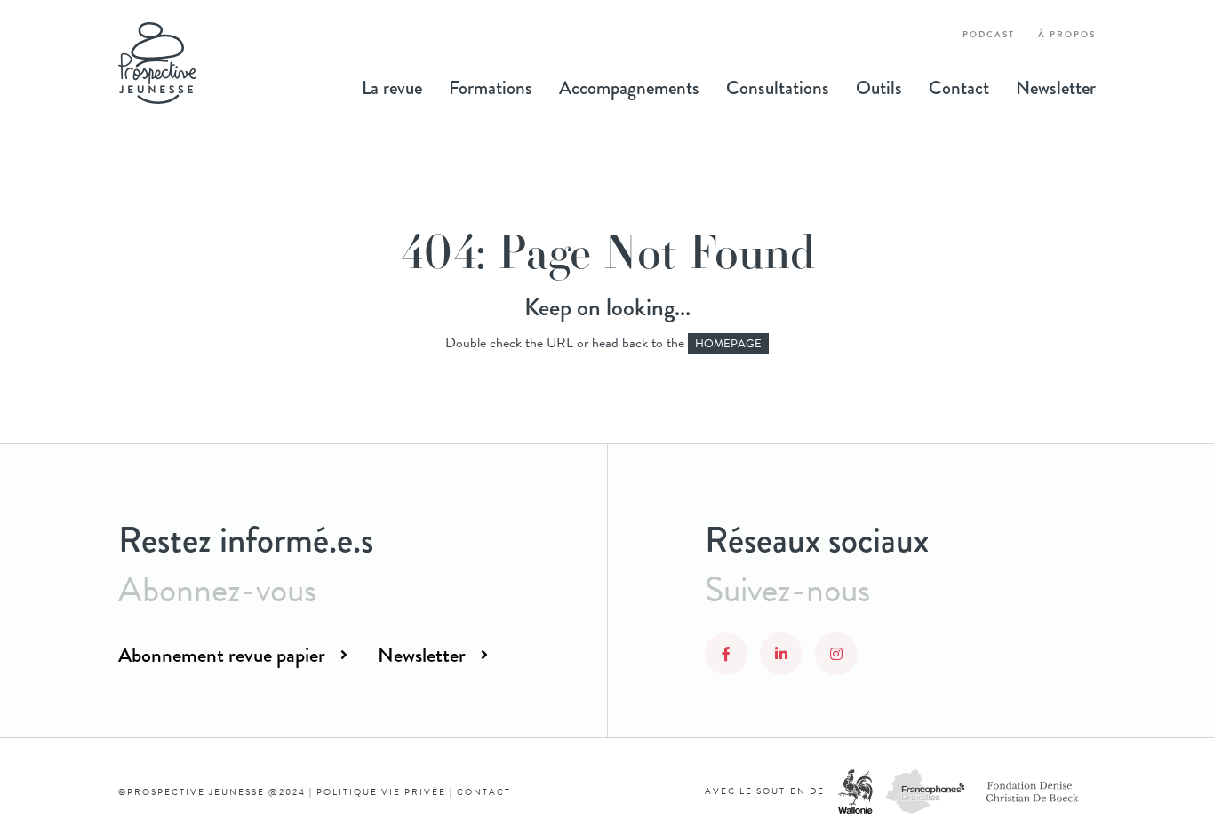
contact (484, 792)
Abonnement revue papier (221, 655)
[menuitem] (391, 88)
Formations (490, 88)
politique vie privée (381, 792)
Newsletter (1056, 88)
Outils (879, 88)
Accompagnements (629, 88)
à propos (1067, 34)
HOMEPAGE (728, 344)
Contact (959, 88)
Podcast (988, 34)
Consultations (777, 88)
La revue (392, 88)
